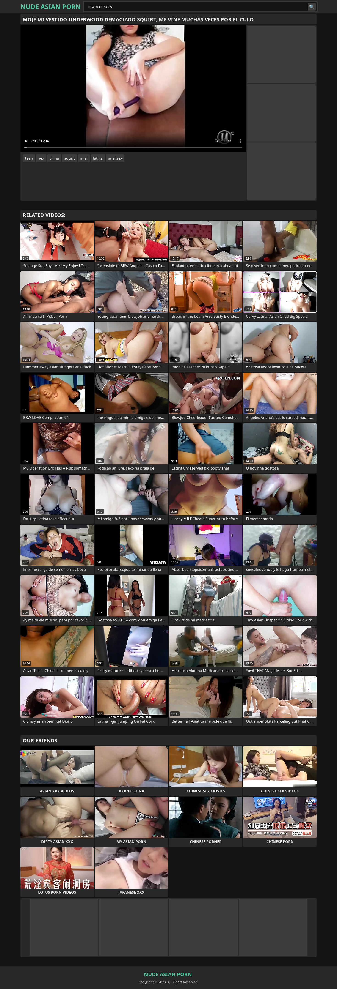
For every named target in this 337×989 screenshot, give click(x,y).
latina (98, 158)
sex (41, 158)
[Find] (312, 7)
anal (84, 158)
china (54, 158)
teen (29, 158)
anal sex (115, 158)
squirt (69, 158)
